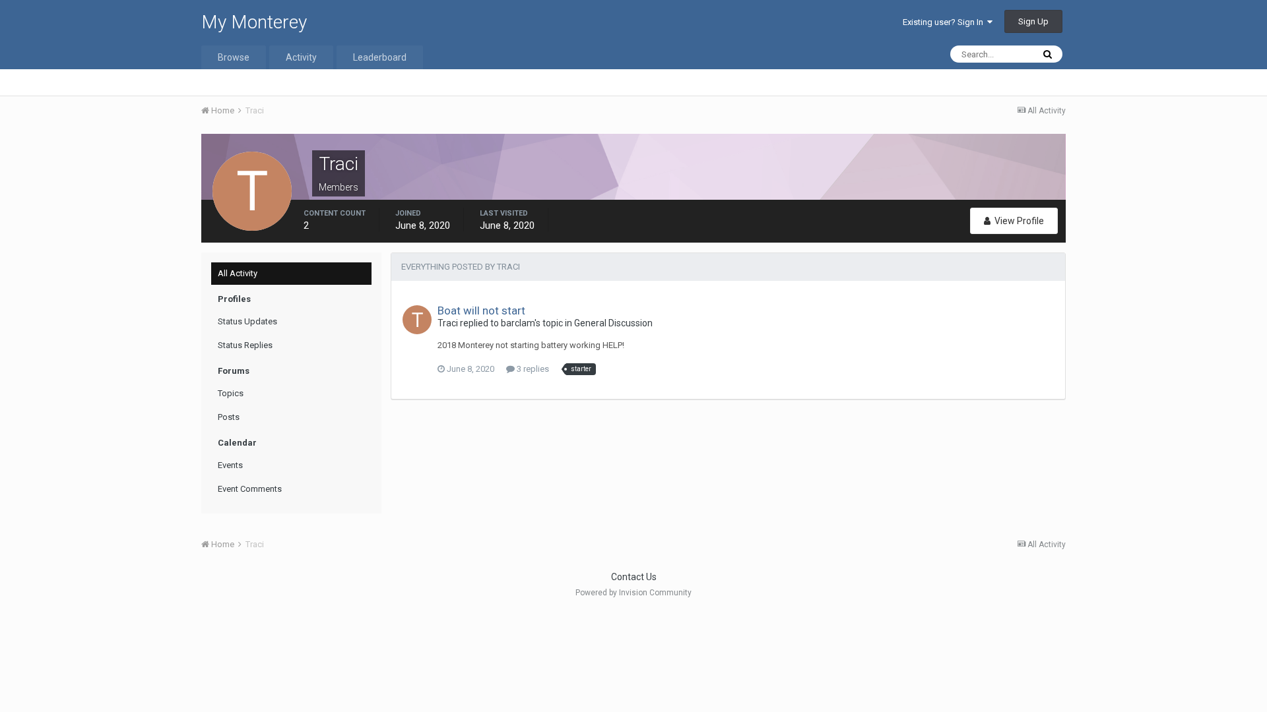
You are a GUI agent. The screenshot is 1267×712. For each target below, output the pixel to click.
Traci (448, 323)
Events (230, 465)
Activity (301, 57)
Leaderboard (379, 57)
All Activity (237, 273)
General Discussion (613, 323)
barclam (518, 323)
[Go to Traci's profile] (417, 319)
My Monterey (254, 22)
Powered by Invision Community (633, 592)
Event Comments (250, 489)
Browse (233, 57)
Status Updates (247, 321)
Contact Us (634, 577)
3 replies (532, 369)
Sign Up (1033, 21)
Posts (229, 417)
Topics (231, 393)
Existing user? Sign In (945, 22)
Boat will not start (481, 310)
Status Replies (245, 345)
